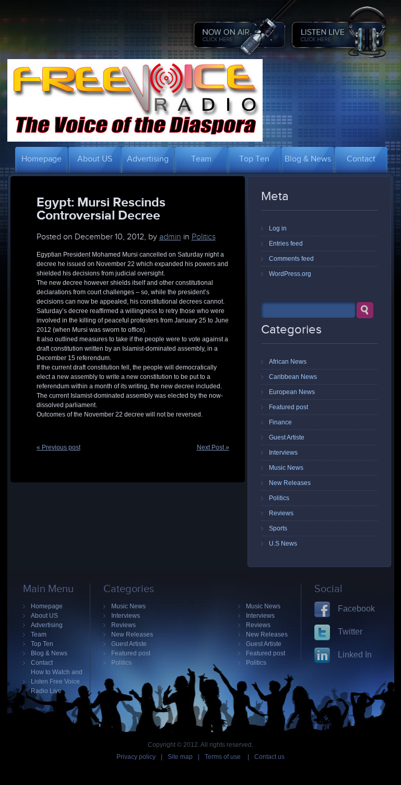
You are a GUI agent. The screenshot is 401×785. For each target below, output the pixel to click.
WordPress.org (290, 274)
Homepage (47, 606)
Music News (286, 467)
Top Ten (42, 644)
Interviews (283, 452)
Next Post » (213, 447)
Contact (42, 662)
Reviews (281, 513)
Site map (180, 756)
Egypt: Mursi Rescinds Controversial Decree (101, 208)
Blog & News (49, 653)
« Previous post (58, 447)
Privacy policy (136, 756)
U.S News (283, 543)
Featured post (288, 407)
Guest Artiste (286, 437)
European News (292, 392)
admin (170, 236)
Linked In (355, 654)
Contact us (269, 756)
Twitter (350, 631)
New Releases (290, 483)
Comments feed (291, 258)
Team (38, 634)
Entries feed (286, 243)
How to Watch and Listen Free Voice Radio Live (56, 681)
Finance (280, 422)
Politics (204, 236)
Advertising (47, 625)
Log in (278, 228)
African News (287, 361)
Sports (278, 528)
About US (44, 615)
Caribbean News (293, 376)
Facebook (356, 608)
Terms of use (223, 756)
